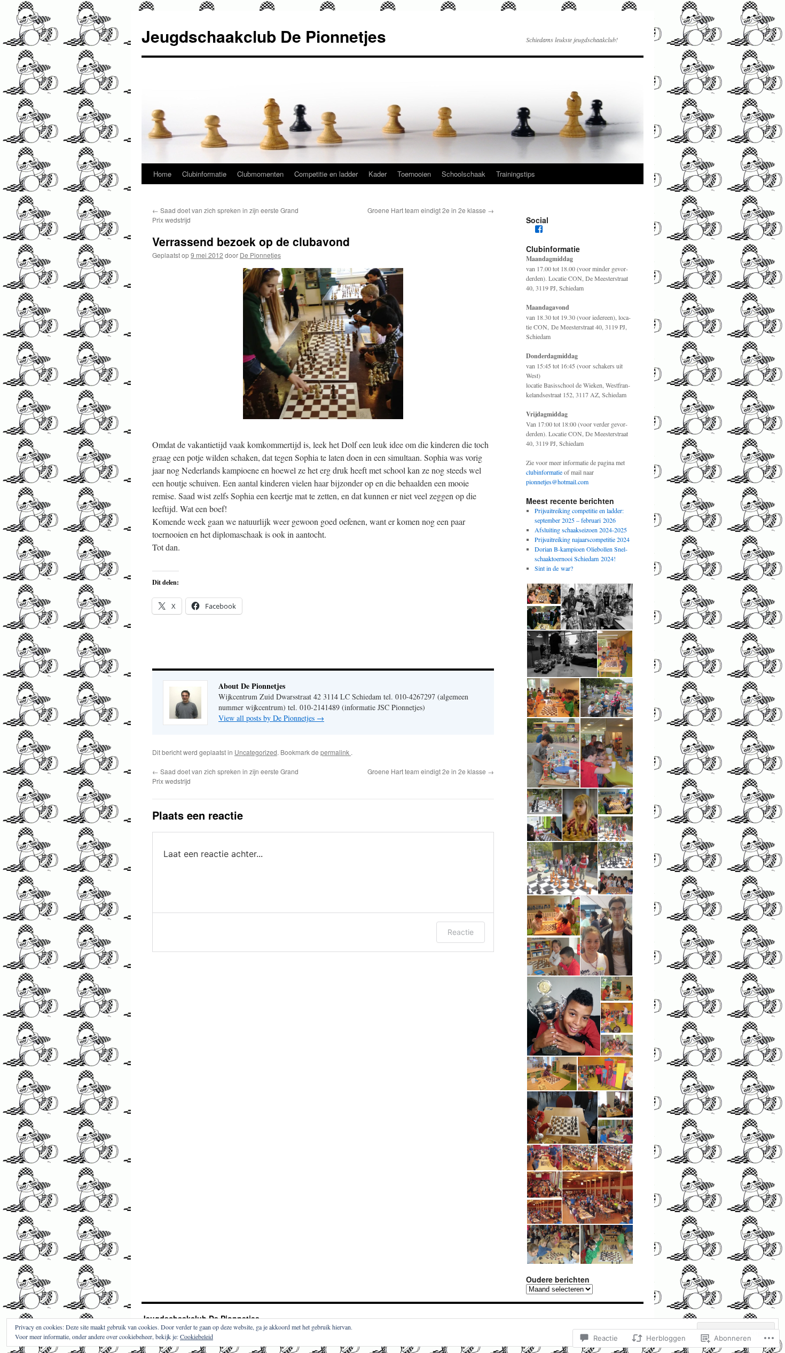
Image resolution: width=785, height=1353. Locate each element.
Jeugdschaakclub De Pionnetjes (264, 36)
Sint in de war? (554, 568)
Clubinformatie (204, 174)
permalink (335, 752)
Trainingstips (515, 174)
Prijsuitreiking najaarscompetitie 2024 (582, 539)
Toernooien (414, 174)
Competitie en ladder (326, 174)
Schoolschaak (463, 174)
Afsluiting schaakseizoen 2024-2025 (581, 529)
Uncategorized (255, 752)
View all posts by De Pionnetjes (271, 718)
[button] (543, 594)
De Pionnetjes (260, 254)
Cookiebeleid (196, 1336)
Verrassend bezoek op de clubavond (251, 241)
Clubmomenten (260, 174)
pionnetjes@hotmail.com (557, 481)
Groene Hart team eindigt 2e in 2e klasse (430, 210)
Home (162, 174)
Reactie (461, 932)
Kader (377, 174)
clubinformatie (544, 472)
